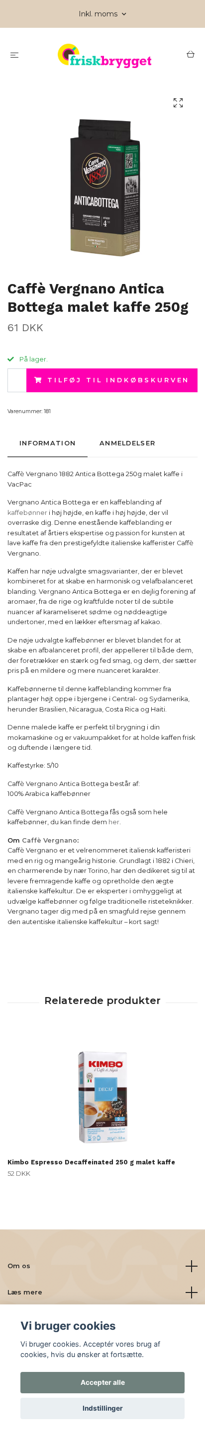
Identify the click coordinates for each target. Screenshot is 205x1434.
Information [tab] (47, 443)
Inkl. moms (99, 13)
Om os (18, 1266)
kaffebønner (27, 512)
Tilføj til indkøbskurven (118, 380)
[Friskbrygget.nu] (105, 56)
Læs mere (24, 1292)
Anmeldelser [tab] (127, 443)
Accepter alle (103, 1382)
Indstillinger (103, 1408)
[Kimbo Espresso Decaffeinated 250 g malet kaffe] (102, 1092)
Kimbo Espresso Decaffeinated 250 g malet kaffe (91, 1162)
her (113, 822)
